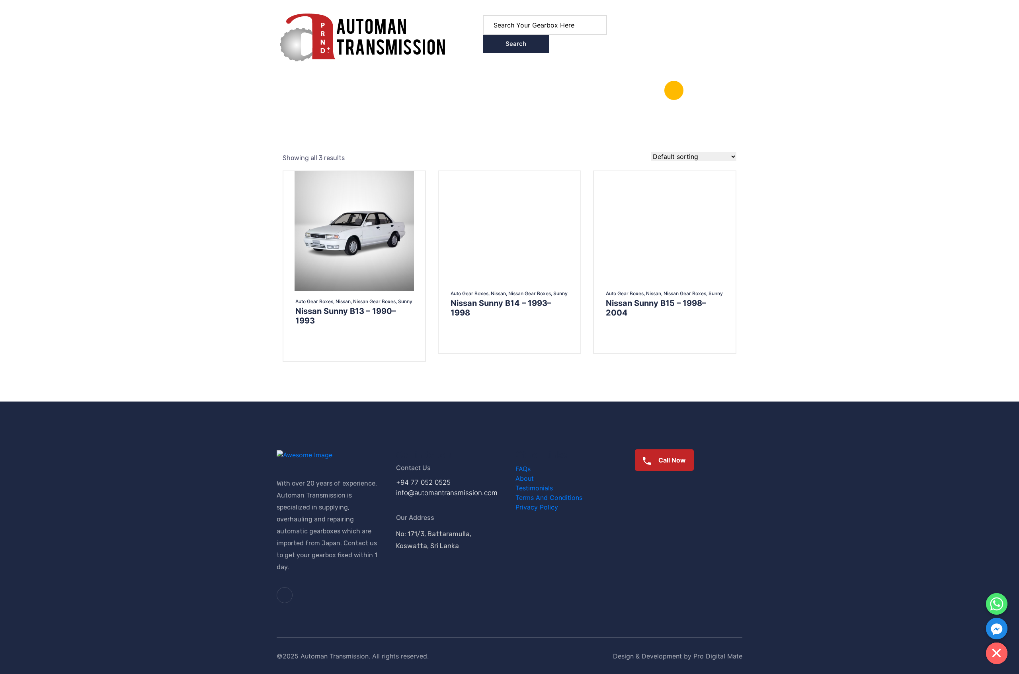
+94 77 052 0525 (423, 482)
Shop (314, 90)
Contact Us (417, 90)
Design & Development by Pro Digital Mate (677, 656)
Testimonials (534, 488)
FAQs (523, 469)
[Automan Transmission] (362, 37)
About (378, 90)
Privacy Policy (536, 507)
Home (285, 90)
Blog (349, 90)
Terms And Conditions (548, 498)
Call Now (671, 460)
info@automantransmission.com (447, 493)
